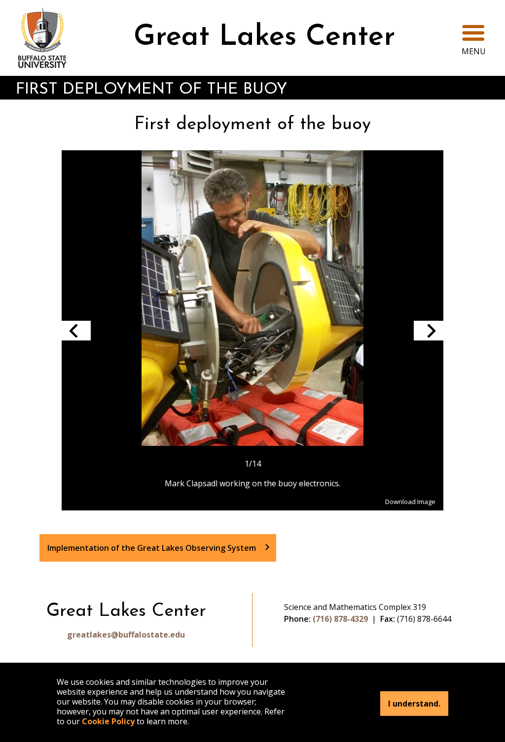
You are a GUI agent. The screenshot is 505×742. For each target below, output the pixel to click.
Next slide (428, 330)
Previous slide (76, 330)
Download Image (410, 501)
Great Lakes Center (264, 37)
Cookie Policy (108, 721)
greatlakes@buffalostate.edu (126, 634)
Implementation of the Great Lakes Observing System (151, 547)
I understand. (414, 703)
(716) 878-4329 (340, 618)
